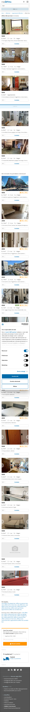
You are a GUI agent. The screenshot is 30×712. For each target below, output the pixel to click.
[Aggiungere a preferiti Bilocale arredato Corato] (3, 595)
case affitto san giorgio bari (9, 603)
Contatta (16, 43)
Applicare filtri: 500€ (10, 636)
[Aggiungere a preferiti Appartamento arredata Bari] (3, 100)
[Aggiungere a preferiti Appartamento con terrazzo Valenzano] (3, 397)
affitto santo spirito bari (17, 608)
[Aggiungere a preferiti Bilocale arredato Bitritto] (3, 454)
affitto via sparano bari (19, 617)
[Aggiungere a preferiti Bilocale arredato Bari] (3, 256)
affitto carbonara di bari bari (9, 619)
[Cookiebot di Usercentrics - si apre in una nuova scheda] (21, 324)
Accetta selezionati (15, 381)
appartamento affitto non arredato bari (12, 609)
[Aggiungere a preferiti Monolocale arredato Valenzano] (3, 426)
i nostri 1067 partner (11, 332)
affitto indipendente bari (10, 614)
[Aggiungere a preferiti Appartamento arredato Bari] (3, 72)
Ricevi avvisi (16, 644)
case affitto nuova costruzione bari (15, 605)
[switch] (26, 355)
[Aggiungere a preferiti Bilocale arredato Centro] (3, 482)
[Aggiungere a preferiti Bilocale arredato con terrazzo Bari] (3, 313)
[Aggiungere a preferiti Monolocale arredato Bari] (3, 43)
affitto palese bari (8, 617)
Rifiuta (15, 386)
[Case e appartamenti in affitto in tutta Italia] (6, 2)
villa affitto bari (21, 605)
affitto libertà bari (6, 608)
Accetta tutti (15, 376)
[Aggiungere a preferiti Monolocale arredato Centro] (3, 538)
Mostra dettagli (21, 371)
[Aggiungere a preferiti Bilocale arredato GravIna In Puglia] (3, 510)
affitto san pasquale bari (10, 615)
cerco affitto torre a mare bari (9, 605)
